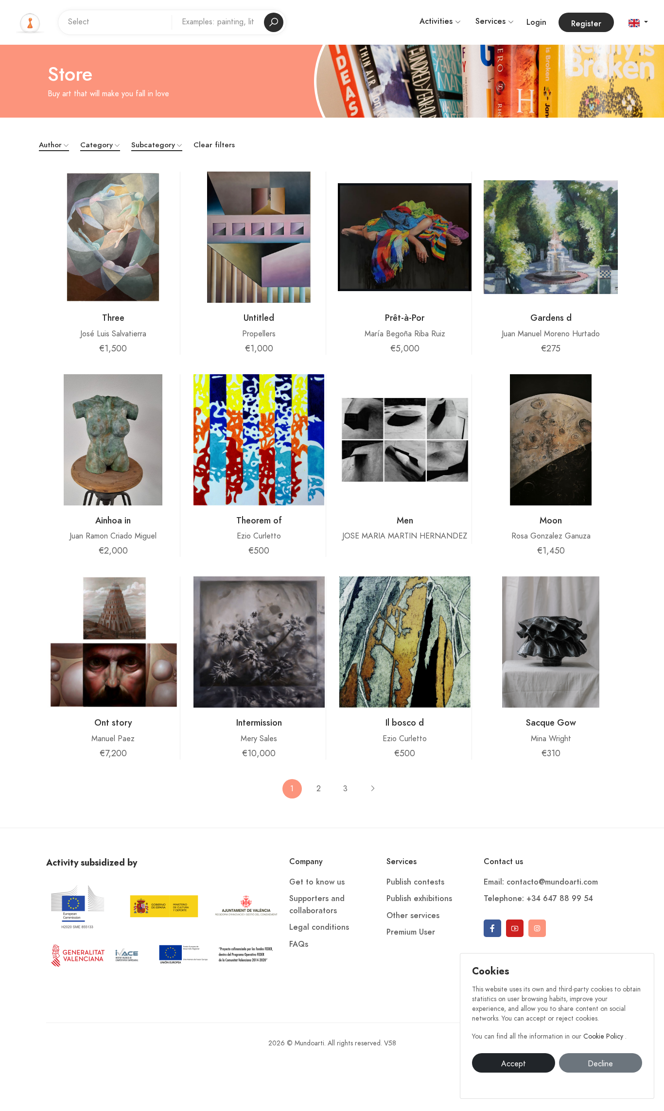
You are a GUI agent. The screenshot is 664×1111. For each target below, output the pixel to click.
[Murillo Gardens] (551, 237)
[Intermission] (259, 642)
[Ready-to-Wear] (405, 237)
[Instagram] (537, 928)
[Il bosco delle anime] (405, 642)
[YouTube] (515, 928)
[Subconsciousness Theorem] (258, 439)
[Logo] (30, 22)
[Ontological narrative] (113, 642)
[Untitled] (258, 237)
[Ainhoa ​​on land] (113, 439)
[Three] (113, 237)
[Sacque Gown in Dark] (550, 642)
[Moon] (551, 439)
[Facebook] (492, 928)
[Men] (405, 439)
